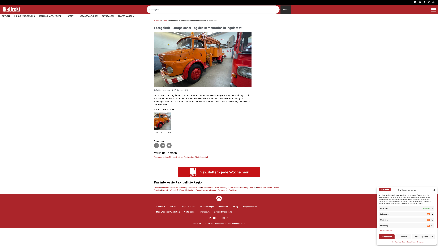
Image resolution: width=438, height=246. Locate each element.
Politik (276, 187)
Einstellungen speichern (423, 237)
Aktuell (165, 20)
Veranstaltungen (209, 190)
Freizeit (253, 187)
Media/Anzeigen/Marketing (168, 212)
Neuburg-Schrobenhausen (190, 187)
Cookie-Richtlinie (395, 242)
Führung (172, 157)
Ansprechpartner (250, 207)
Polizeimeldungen (222, 187)
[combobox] (213, 9)
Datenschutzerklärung (409, 242)
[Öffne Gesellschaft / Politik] (63, 16)
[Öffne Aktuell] (12, 16)
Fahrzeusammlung (161, 157)
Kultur (259, 187)
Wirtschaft (174, 190)
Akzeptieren (387, 237)
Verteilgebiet (189, 212)
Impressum (420, 242)
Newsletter (223, 207)
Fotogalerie (222, 190)
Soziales (157, 190)
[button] (433, 190)
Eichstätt (175, 187)
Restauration (189, 157)
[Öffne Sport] (75, 16)
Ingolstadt (165, 187)
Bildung (245, 187)
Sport (182, 190)
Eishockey (190, 190)
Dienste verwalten (386, 231)
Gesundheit (267, 187)
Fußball (199, 190)
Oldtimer (179, 157)
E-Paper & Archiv (187, 207)
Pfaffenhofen (207, 187)
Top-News (232, 190)
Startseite (157, 20)
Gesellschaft (236, 187)
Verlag (235, 207)
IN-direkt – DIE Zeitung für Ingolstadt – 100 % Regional (217, 223)
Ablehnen (403, 237)
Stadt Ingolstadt (202, 157)
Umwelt (165, 190)
